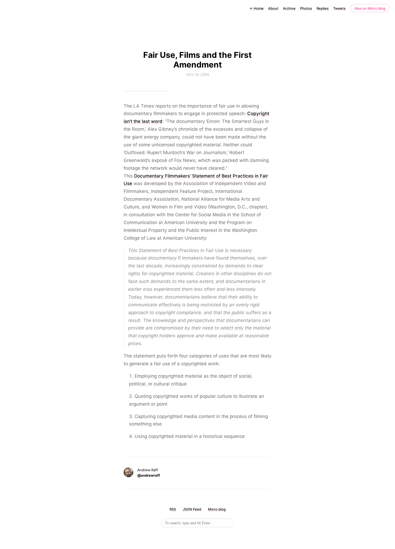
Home (257, 8)
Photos (306, 8)
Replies (323, 8)
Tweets (339, 8)
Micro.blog (217, 509)
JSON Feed (192, 509)
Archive (289, 8)
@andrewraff (148, 475)
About (273, 8)
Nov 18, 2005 (197, 74)
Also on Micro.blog (369, 8)
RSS (173, 509)
